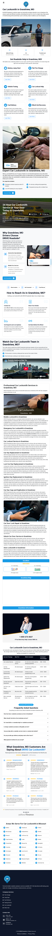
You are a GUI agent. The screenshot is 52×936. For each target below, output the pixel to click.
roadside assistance (31, 433)
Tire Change (7, 895)
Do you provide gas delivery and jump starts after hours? (18, 735)
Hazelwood (24, 827)
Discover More (7, 193)
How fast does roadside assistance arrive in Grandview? (18, 714)
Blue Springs (8, 831)
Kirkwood (24, 847)
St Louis (39, 855)
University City (41, 862)
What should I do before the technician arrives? (16, 718)
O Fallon (39, 827)
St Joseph (40, 851)
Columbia (8, 847)
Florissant (8, 855)
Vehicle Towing (13, 86)
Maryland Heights (25, 858)
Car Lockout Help (38, 86)
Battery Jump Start (14, 68)
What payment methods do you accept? (14, 739)
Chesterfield (8, 843)
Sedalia (39, 839)
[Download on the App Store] (33, 214)
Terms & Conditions (21, 933)
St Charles (40, 847)
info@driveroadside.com (11, 920)
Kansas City (24, 843)
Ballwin (7, 827)
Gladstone (8, 858)
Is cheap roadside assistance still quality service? (16, 726)
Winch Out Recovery (39, 105)
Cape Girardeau (9, 839)
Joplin (23, 839)
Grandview (8, 862)
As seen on (26, 812)
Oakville (39, 831)
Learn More (7, 79)
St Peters (40, 858)
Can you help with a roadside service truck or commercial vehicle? (21, 731)
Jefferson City (25, 835)
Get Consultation (8, 278)
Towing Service (8, 902)
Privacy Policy (31, 933)
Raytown (40, 835)
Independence (25, 831)
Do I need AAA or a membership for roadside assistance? (18, 722)
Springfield (40, 843)
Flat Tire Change (37, 68)
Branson (8, 835)
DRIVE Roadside (23, 931)
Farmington (8, 851)
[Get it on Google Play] (44, 214)
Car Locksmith (7, 905)
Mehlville (24, 862)
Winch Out (6, 907)
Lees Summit (25, 851)
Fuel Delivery (12, 105)
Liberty (23, 855)
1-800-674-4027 (22, 218)
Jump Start (6, 897)
